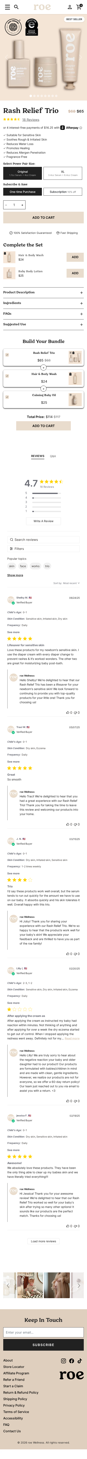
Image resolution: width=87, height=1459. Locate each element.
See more (13, 632)
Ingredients (12, 303)
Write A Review (43, 521)
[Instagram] (63, 1361)
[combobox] (66, 583)
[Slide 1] (31, 96)
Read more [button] (72, 1038)
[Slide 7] (52, 96)
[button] (7, 7)
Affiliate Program (16, 1373)
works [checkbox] (35, 566)
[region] (43, 265)
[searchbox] (43, 539)
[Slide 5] (45, 96)
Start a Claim (13, 1386)
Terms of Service (16, 1412)
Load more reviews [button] (43, 1241)
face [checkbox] (23, 566)
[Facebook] (72, 1361)
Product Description (19, 292)
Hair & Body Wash (31, 255)
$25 (21, 275)
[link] (21, 119)
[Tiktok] (80, 1361)
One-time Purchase (22, 191)
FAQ (6, 1425)
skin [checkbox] (11, 566)
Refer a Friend (13, 1380)
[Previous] (6, 57)
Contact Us (12, 1431)
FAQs (7, 313)
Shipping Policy (15, 1399)
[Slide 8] (56, 96)
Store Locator (13, 1367)
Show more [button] (15, 575)
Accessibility (13, 1418)
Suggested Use (14, 324)
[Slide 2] (34, 96)
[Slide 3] (38, 96)
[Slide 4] (41, 96)
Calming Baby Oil (44, 395)
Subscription (63, 191)
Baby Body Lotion (30, 271)
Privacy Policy (14, 1405)
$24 (21, 259)
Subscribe (43, 1345)
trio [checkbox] (47, 566)
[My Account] (69, 7)
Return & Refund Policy (20, 1392)
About (8, 1360)
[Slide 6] (49, 96)
